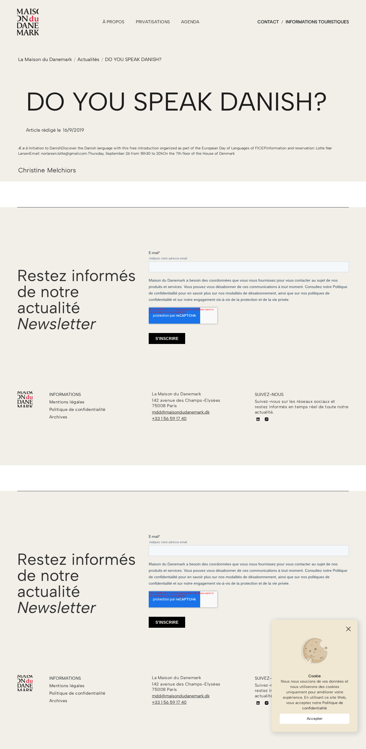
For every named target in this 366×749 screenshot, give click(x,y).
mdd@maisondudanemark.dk (181, 412)
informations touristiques (317, 21)
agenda (190, 21)
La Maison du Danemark (45, 59)
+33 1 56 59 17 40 (169, 418)
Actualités (88, 59)
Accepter (315, 718)
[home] (28, 22)
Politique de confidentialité (322, 705)
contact (268, 21)
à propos (114, 21)
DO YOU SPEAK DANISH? (133, 59)
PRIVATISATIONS (153, 21)
